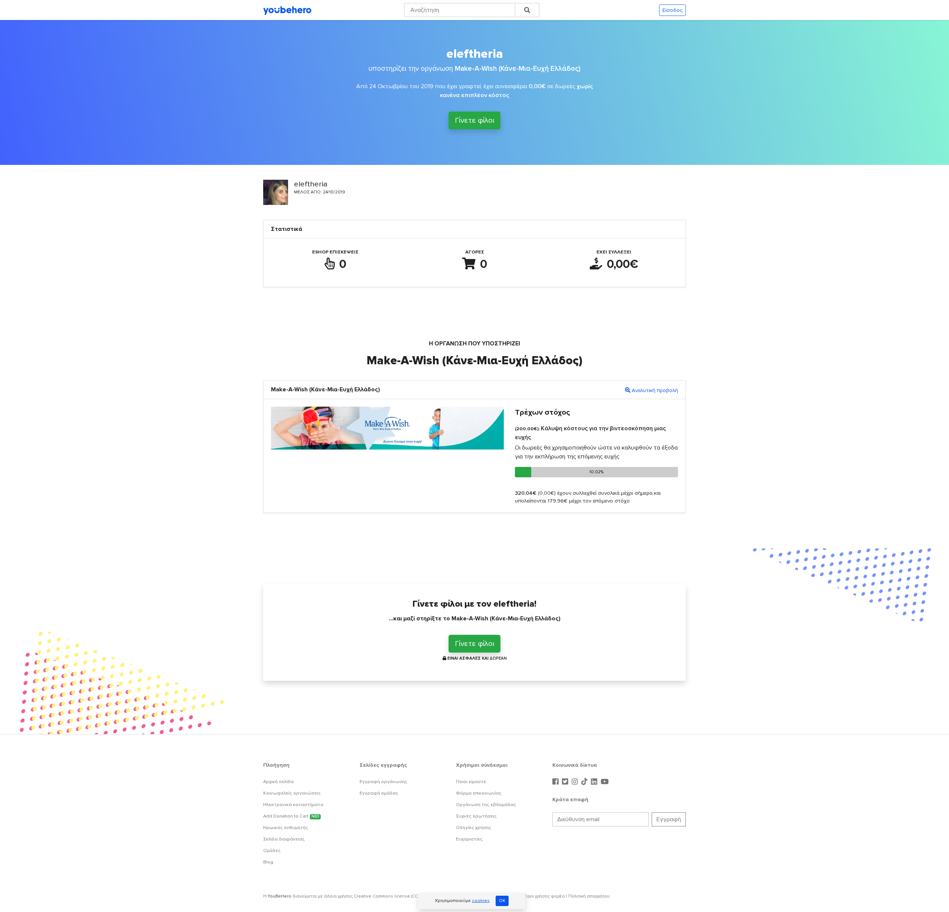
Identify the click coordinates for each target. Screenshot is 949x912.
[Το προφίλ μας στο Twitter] (566, 781)
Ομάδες (272, 850)
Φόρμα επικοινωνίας (479, 793)
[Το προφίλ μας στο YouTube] (605, 781)
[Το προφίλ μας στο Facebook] (556, 781)
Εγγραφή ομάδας (379, 793)
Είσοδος (672, 10)
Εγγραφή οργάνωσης (383, 782)
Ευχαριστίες (469, 839)
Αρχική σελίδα (278, 782)
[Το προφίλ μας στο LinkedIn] (595, 781)
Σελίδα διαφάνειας (284, 839)
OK (502, 900)
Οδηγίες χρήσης (473, 827)
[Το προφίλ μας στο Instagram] (576, 781)
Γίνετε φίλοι (474, 120)
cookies (481, 900)
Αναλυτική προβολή (655, 390)
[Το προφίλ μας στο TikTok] (585, 781)
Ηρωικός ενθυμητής (285, 827)
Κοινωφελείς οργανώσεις (292, 793)
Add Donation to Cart (291, 816)
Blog (268, 862)
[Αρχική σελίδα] (287, 10)
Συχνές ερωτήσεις (476, 816)
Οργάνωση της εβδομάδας (486, 804)
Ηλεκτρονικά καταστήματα (293, 804)
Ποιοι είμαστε (471, 782)
